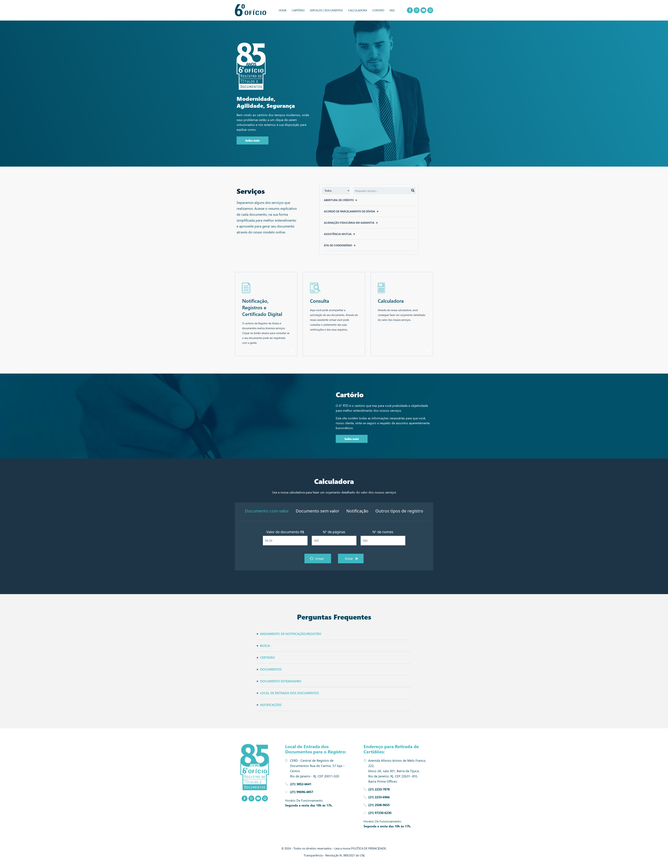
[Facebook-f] (410, 10)
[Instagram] (417, 10)
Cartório (298, 10)
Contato (378, 10)
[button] (369, 200)
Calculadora (357, 10)
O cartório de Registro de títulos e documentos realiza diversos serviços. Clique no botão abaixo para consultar (264, 328)
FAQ (392, 10)
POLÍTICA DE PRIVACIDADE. (369, 848)
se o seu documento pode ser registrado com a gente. (265, 338)
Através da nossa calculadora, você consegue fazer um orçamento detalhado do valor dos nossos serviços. (401, 315)
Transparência (313, 855)
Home (283, 10)
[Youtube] (423, 10)
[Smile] (430, 10)
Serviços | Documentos (326, 10)
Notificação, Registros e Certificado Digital (262, 307)
